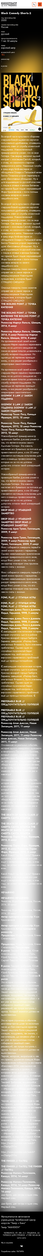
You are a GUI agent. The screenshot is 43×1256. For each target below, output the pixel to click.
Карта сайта (21, 1238)
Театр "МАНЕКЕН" (10, 1227)
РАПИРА (20, 1251)
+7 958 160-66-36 (33, 1235)
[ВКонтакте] (21, 1246)
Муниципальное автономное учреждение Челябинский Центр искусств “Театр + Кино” (18, 1220)
